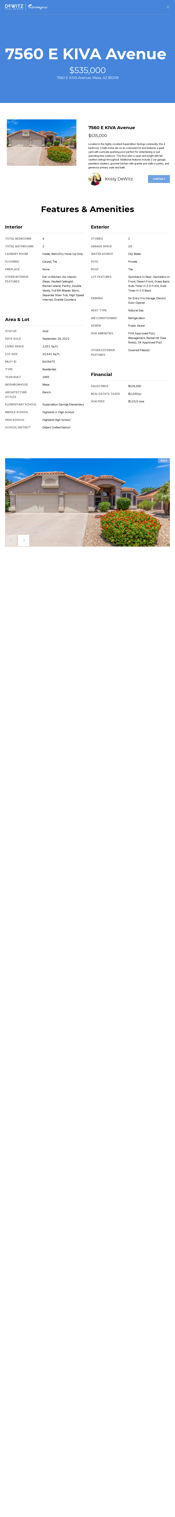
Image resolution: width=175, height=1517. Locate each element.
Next (23, 540)
